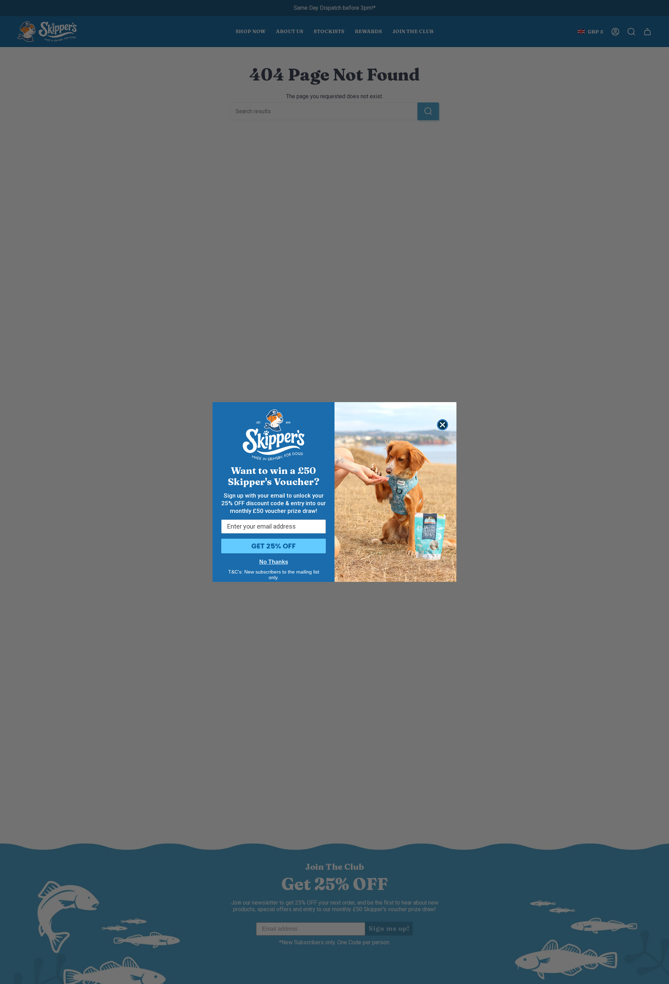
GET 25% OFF (273, 546)
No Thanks (273, 562)
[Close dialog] (442, 425)
